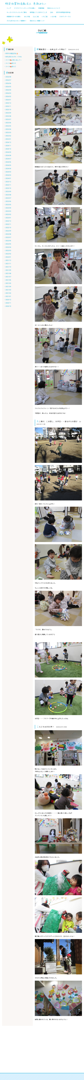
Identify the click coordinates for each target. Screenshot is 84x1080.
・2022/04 (7, 247)
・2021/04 (7, 286)
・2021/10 (7, 267)
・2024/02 (7, 175)
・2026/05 (7, 86)
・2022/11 (7, 224)
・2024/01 (7, 178)
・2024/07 (7, 159)
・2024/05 (7, 165)
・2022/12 (7, 221)
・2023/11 (7, 185)
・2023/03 (7, 211)
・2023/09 (7, 191)
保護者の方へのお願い (14, 16)
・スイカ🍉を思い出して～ (13, 60)
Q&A (51, 12)
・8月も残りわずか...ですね (13, 57)
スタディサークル (65, 16)
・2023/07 (7, 198)
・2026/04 (7, 90)
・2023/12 (7, 182)
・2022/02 (7, 254)
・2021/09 (7, 270)
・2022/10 (7, 227)
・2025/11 (7, 106)
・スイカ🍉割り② (10, 63)
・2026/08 (7, 77)
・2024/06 (7, 162)
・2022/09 (7, 231)
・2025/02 (7, 136)
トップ (9, 8)
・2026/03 (7, 93)
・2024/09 (7, 152)
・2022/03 (7, 250)
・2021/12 (7, 260)
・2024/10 (7, 149)
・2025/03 (7, 132)
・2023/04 (7, 208)
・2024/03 (7, 172)
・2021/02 (7, 293)
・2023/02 (7, 214)
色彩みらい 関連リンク (37, 21)
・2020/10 (7, 306)
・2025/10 (7, 109)
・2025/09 (7, 113)
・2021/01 (7, 296)
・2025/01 (7, 139)
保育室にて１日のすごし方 (38, 12)
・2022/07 (7, 237)
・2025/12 (7, 103)
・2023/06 (7, 201)
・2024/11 (7, 145)
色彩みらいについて (53, 8)
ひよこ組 (36, 16)
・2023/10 (7, 188)
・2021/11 (7, 263)
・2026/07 (7, 80)
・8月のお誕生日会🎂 (11, 53)
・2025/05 (7, 126)
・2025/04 (7, 129)
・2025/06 (7, 123)
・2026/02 (7, 96)
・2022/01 (7, 257)
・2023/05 (7, 204)
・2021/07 (7, 277)
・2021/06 (7, 280)
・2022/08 (7, 234)
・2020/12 (7, 299)
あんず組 (27, 16)
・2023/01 (7, 218)
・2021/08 (7, 273)
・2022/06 (7, 241)
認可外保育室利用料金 (63, 12)
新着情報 (41, 8)
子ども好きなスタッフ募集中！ (17, 21)
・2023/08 (7, 195)
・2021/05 (7, 283)
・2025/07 (7, 119)
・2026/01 (7, 100)
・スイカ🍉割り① (10, 66)
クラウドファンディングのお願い (24, 8)
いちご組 (44, 16)
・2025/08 (7, 116)
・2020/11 (7, 303)
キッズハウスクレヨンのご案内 (17, 12)
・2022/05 (7, 244)
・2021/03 (7, 290)
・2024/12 (7, 142)
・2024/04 (7, 168)
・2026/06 (7, 83)
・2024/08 (7, 155)
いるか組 (53, 16)
